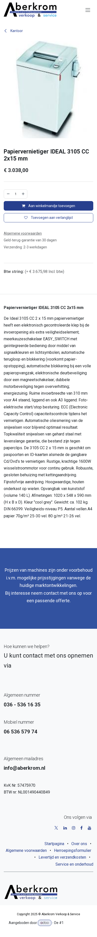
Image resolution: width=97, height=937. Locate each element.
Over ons (79, 843)
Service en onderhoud (74, 864)
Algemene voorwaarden (26, 850)
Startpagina (54, 843)
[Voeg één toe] (23, 194)
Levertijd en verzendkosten (62, 857)
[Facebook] (81, 828)
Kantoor (16, 31)
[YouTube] (90, 828)
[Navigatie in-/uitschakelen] (87, 10)
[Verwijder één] (8, 194)
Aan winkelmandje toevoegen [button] (51, 206)
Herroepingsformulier (72, 850)
